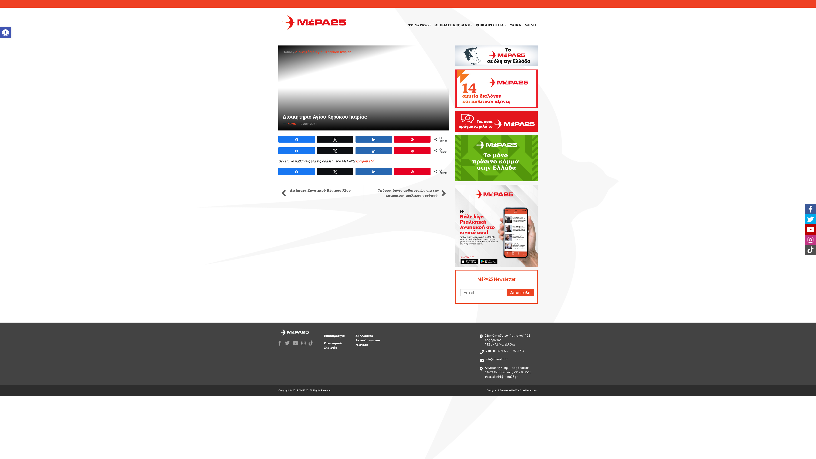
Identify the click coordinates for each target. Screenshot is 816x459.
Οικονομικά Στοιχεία (333, 345)
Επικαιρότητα (334, 336)
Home (287, 52)
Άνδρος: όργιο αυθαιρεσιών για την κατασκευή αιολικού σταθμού (408, 193)
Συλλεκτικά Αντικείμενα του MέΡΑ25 (368, 340)
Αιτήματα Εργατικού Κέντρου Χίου (320, 190)
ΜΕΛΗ (530, 25)
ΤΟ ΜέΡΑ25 (418, 25)
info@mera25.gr (497, 359)
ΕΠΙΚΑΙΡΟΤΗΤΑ (490, 25)
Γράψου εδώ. (366, 161)
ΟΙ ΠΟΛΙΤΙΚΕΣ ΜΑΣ (452, 25)
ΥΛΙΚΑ (515, 25)
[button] (5, 32)
